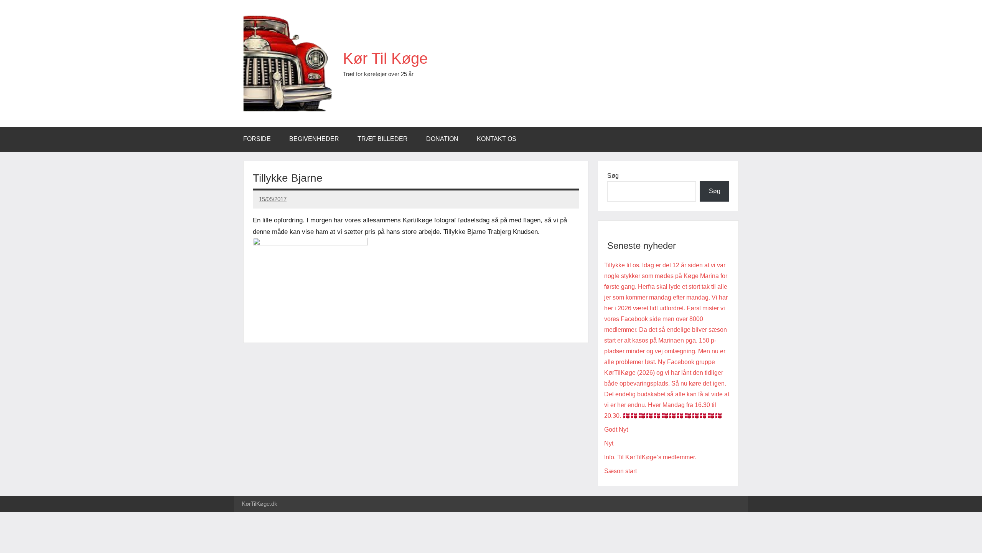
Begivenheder (314, 139)
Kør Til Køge (385, 58)
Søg (613, 175)
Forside (257, 139)
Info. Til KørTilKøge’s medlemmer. (650, 457)
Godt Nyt (616, 429)
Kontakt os (496, 139)
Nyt (608, 443)
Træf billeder (383, 139)
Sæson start (620, 471)
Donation (442, 139)
